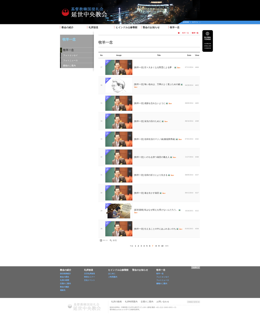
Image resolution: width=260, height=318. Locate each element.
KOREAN (207, 43)
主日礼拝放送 (89, 273)
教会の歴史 (64, 277)
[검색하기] (114, 240)
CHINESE (207, 48)
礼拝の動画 (116, 301)
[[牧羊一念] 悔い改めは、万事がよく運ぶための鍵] (119, 85)
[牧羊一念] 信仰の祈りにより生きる (151, 175)
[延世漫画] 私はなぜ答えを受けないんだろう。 (156, 210)
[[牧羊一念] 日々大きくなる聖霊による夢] (119, 67)
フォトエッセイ (70, 55)
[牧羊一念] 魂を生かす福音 (147, 193)
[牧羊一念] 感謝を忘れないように (150, 103)
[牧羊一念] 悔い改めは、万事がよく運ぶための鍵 (157, 84)
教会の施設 (64, 287)
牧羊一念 (175, 27)
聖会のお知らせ (151, 27)
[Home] (84, 5)
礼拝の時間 (64, 280)
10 (162, 246)
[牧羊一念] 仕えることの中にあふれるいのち (155, 229)
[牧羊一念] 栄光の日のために (148, 121)
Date (189, 55)
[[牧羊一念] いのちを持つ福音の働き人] (119, 157)
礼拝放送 (93, 27)
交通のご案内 (65, 283)
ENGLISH (207, 46)
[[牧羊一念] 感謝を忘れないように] (119, 103)
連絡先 (62, 290)
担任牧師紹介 (65, 273)
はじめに (111, 273)
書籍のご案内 (69, 65)
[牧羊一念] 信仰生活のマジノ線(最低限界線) (155, 139)
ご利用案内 (112, 277)
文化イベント (89, 280)
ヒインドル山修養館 (126, 27)
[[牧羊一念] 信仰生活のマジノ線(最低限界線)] (119, 139)
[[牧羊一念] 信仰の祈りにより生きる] (119, 175)
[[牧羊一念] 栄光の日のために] (119, 121)
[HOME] (179, 32)
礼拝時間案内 (131, 301)
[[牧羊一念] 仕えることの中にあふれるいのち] (119, 228)
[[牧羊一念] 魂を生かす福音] (119, 193)
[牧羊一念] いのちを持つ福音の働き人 (152, 157)
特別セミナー (89, 277)
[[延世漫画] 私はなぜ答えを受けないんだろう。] (119, 211)
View (197, 55)
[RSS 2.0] (104, 240)
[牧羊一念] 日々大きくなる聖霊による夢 (154, 67)
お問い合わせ (162, 301)
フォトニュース (70, 60)
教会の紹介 (68, 27)
